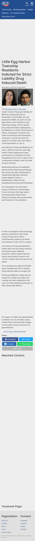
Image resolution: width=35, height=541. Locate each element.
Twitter (27, 339)
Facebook (11, 339)
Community (6, 10)
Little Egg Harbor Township (15, 109)
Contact (4, 523)
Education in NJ (8, 16)
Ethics (3, 526)
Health (30, 10)
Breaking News (19, 10)
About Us (4, 520)
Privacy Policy (6, 532)
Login (32, 5)
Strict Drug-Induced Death (15, 332)
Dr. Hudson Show (18, 13)
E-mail (19, 349)
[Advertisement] (17, 38)
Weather (5, 13)
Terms (3, 529)
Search (27, 5)
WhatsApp (26, 344)
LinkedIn (10, 344)
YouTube (23, 523)
